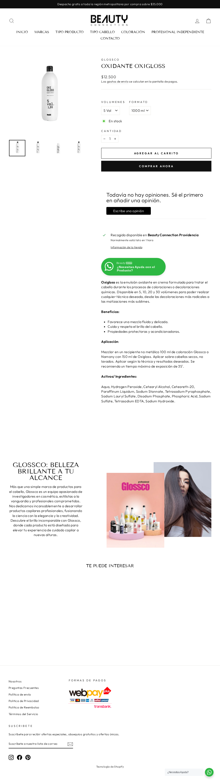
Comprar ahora (156, 166)
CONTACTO (110, 38)
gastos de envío (117, 81)
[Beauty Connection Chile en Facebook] (19, 757)
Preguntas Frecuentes (24, 688)
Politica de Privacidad (24, 701)
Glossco (110, 59)
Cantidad (111, 131)
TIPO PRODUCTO (69, 32)
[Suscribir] (70, 744)
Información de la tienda (126, 247)
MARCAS (41, 32)
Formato (138, 102)
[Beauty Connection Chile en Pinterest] (28, 757)
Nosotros (15, 681)
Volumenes (113, 102)
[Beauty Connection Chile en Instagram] (11, 757)
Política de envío (20, 694)
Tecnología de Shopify (110, 766)
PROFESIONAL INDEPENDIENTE (177, 32)
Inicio (22, 32)
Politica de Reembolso (24, 707)
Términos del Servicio (23, 714)
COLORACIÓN (133, 32)
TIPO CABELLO (102, 32)
